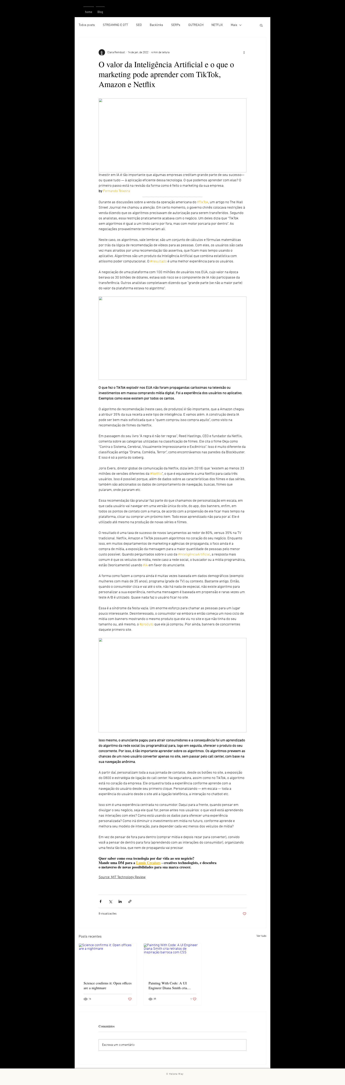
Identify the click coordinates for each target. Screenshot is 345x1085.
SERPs (175, 25)
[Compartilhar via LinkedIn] (120, 901)
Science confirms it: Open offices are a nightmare (108, 985)
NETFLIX (217, 25)
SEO (139, 25)
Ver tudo (261, 936)
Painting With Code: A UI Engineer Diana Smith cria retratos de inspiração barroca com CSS (170, 985)
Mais (234, 25)
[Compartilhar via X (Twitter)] (110, 901)
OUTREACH (195, 25)
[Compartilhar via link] (130, 901)
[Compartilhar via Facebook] (100, 901)
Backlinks (156, 25)
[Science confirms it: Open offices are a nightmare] (108, 960)
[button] (261, 25)
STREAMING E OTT (115, 25)
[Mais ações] (244, 52)
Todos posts (87, 25)
